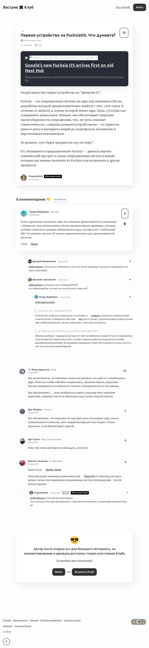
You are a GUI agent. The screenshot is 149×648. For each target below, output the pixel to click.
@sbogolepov (36, 266)
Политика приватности (51, 620)
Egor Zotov (34, 439)
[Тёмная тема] (143, 622)
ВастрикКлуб (18, 7)
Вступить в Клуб (84, 571)
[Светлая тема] (134, 622)
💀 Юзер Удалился (39, 369)
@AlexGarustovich (45, 302)
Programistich (41, 492)
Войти (139, 7)
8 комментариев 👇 (33, 199)
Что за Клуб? (123, 7)
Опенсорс (7, 626)
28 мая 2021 (34, 215)
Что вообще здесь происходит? (74, 560)
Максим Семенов (38, 461)
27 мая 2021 (33, 372)
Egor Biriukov (35, 409)
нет (81, 319)
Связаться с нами (72, 620)
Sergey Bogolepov (39, 211)
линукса (95, 315)
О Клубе (7, 620)
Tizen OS (89, 476)
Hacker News (53, 469)
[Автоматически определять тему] (138, 622)
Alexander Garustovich (44, 279)
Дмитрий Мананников (44, 261)
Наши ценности (20, 620)
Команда (34, 620)
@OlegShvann (37, 498)
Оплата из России (23, 626)
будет (34, 244)
